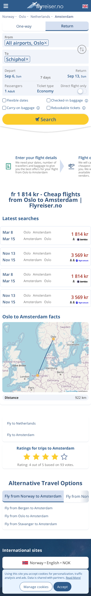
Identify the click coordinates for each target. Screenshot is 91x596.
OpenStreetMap (72, 391)
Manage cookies (36, 587)
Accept (62, 587)
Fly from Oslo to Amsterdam (26, 516)
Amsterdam (64, 16)
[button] (6, 6)
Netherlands (40, 16)
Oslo (22, 16)
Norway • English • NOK (50, 562)
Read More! (73, 578)
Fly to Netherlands (21, 423)
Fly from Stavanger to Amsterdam (31, 524)
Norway (8, 16)
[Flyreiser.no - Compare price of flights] (45, 6)
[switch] (81, 49)
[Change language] (84, 6)
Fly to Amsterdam (20, 434)
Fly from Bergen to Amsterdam (28, 508)
